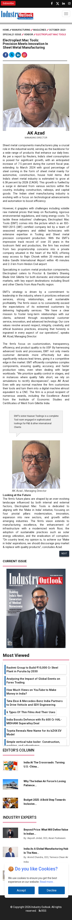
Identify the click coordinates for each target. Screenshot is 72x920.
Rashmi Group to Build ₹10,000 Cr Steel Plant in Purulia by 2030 (32, 669)
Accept (21, 890)
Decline (51, 890)
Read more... (47, 881)
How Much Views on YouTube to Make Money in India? (31, 691)
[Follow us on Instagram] (69, 3)
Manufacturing (21, 30)
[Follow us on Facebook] (51, 3)
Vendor (28, 34)
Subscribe (8, 3)
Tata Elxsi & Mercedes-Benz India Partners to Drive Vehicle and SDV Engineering (34, 702)
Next (64, 553)
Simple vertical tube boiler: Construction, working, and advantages (33, 743)
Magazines (39, 30)
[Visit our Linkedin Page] (63, 3)
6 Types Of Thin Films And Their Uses (30, 712)
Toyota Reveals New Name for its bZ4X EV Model (33, 732)
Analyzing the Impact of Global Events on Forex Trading (33, 680)
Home (6, 30)
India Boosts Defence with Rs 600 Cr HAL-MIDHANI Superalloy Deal (34, 721)
